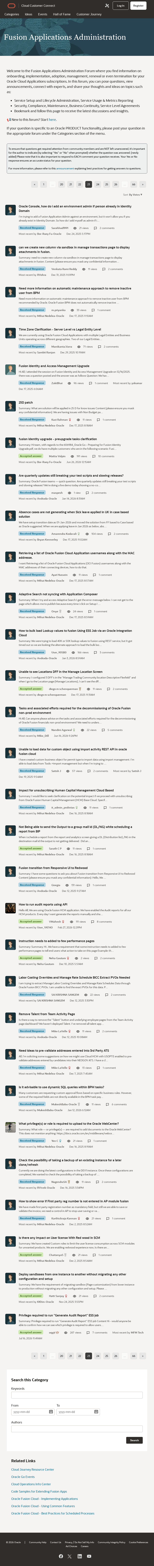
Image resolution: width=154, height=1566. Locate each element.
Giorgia (55, 885)
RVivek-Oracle (46, 1187)
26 (115, 184)
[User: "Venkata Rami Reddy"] (10, 251)
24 (97, 184)
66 (133, 184)
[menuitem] (121, 5)
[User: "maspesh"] (10, 479)
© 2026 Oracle (13, 1542)
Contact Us (55, 1542)
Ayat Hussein (59, 575)
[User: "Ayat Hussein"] (10, 557)
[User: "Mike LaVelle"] (10, 1018)
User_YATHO (45, 927)
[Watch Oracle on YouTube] (88, 1556)
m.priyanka (58, 310)
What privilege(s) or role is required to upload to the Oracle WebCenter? (69, 1124)
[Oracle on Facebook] (60, 1556)
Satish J (56, 771)
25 (106, 184)
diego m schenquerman (63, 689)
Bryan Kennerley (47, 539)
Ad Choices (71, 1546)
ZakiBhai (57, 383)
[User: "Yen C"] (10, 1127)
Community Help (37, 1542)
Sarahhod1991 (59, 228)
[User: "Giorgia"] (10, 871)
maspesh (57, 492)
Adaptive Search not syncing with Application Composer (58, 594)
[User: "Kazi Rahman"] (10, 406)
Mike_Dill (43, 735)
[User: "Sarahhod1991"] (10, 210)
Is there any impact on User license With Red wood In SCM (59, 1238)
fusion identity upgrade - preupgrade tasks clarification (58, 439)
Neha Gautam (57, 958)
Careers (84, 1546)
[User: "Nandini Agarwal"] (10, 712)
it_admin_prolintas (63, 807)
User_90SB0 (58, 652)
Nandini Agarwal (61, 730)
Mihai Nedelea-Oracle (50, 316)
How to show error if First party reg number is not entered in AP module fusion (74, 1201)
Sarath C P (55, 848)
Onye (54, 611)
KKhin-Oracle (45, 1302)
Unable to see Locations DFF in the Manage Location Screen (61, 672)
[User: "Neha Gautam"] (10, 944)
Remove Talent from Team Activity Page (47, 1014)
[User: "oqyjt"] (10, 1319)
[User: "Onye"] (10, 598)
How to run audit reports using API (43, 904)
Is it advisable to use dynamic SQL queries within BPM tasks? (61, 1087)
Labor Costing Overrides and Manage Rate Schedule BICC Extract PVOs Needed (74, 977)
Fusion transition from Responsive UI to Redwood (53, 868)
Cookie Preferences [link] (138, 1542)
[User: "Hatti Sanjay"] (10, 1278)
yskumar (136, 383)
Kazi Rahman (59, 419)
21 (70, 184)
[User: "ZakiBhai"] (10, 369)
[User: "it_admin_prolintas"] (10, 794)
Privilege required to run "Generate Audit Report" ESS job (59, 1315)
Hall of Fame (62, 14)
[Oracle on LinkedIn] (79, 1556)
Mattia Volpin (57, 456)
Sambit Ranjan (46, 352)
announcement (65, 168)
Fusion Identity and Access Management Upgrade (54, 366)
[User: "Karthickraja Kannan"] (10, 1205)
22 (79, 184)
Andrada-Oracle (47, 498)
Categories (12, 14)
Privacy (68, 1542)
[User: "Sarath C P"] (10, 830)
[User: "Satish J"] (10, 753)
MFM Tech (137, 1332)
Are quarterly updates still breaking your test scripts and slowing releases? (71, 475)
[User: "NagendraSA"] (10, 1164)
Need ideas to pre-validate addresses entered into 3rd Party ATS (64, 1050)
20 (61, 184)
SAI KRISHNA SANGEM (65, 994)
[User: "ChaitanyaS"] (10, 1241)
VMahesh (55, 921)
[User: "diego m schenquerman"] (10, 675)
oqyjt (52, 1332)
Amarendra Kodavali (64, 533)
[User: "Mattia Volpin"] (10, 442)
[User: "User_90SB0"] (10, 634)
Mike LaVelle (59, 1031)
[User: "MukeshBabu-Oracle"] (10, 1091)
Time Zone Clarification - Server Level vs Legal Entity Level (60, 329)
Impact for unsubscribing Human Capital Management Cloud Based (66, 790)
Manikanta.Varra (61, 346)
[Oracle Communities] (107, 5)
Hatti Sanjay (56, 1296)
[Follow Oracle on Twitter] (70, 1556)
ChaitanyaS (56, 1255)
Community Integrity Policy (111, 1542)
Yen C (54, 1141)
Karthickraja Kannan (64, 1218)
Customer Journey (89, 14)
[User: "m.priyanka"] (10, 292)
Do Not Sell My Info (84, 1542)
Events (42, 14)
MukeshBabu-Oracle (64, 1104)
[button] (135, 194)
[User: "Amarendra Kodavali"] (10, 516)
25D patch (26, 402)
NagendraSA (59, 1182)
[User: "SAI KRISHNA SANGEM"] (10, 981)
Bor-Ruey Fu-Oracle (49, 234)
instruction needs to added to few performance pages (56, 941)
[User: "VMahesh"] (10, 908)
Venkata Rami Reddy (64, 269)
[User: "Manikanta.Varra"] (10, 333)
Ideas (28, 14)
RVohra (41, 275)
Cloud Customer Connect (38, 5)
